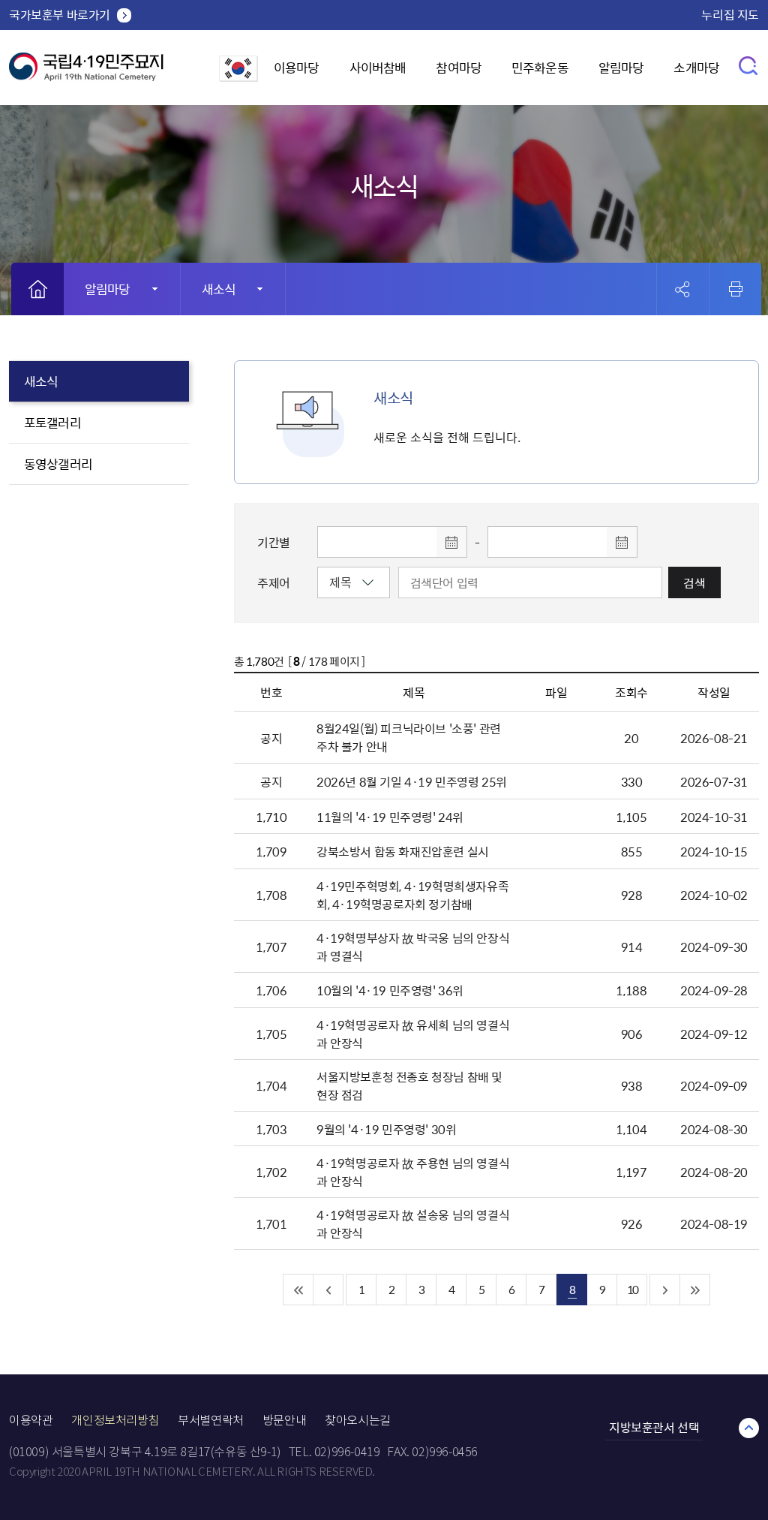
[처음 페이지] (299, 1289)
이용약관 (30, 1420)
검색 (694, 582)
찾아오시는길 (358, 1420)
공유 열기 (683, 289)
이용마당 (297, 67)
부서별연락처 (211, 1420)
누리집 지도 (730, 14)
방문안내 (284, 1420)
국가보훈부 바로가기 (59, 14)
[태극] (86, 72)
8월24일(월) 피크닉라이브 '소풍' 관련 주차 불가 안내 (408, 737)
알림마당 (621, 67)
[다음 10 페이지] (665, 1289)
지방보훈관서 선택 (654, 1427)
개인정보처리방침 (115, 1420)
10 (632, 1289)
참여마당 (459, 67)
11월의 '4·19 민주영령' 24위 (390, 817)
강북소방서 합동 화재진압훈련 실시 (402, 851)
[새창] (238, 77)
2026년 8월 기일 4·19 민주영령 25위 (411, 781)
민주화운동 (540, 67)
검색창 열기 (749, 65)
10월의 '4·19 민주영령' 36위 (390, 990)
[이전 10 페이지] (329, 1289)
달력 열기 (451, 542)
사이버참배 (378, 67)
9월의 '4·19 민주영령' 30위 (386, 1129)
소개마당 (696, 67)
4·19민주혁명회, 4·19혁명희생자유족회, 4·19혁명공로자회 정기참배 (412, 895)
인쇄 (735, 288)
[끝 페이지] (695, 1289)
